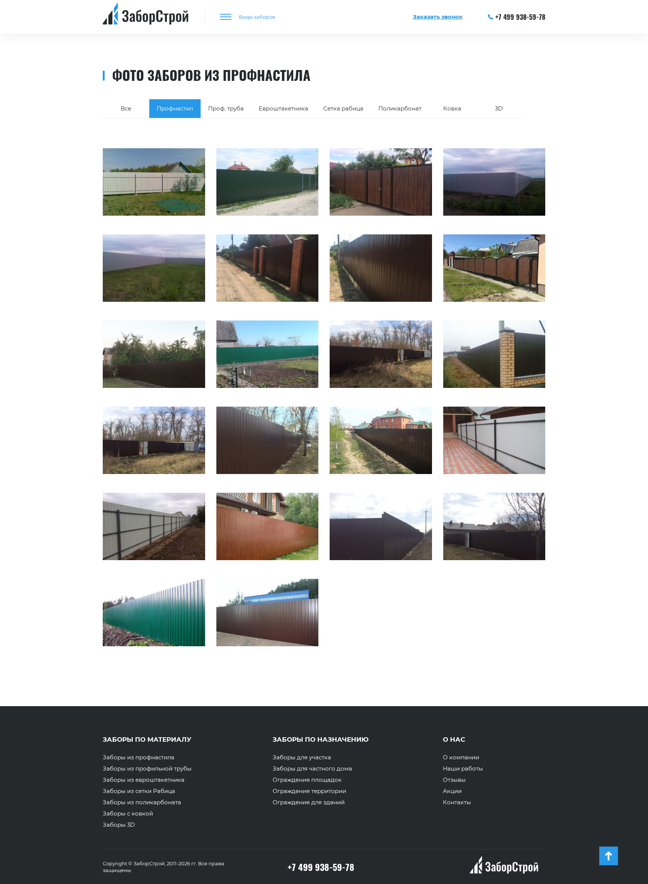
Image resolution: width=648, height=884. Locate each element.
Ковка (452, 108)
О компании (461, 757)
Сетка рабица (343, 108)
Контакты (457, 802)
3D (498, 108)
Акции (452, 791)
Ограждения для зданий (309, 802)
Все (126, 108)
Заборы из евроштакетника (143, 780)
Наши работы (463, 768)
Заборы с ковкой (128, 813)
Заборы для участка (302, 757)
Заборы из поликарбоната (142, 802)
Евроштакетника (283, 108)
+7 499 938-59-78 (520, 17)
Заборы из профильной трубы (147, 768)
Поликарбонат (400, 108)
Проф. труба (226, 108)
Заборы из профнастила (138, 757)
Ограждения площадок (307, 780)
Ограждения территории (309, 791)
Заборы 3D (119, 824)
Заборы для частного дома (312, 768)
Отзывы (454, 780)
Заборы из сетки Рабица (139, 791)
